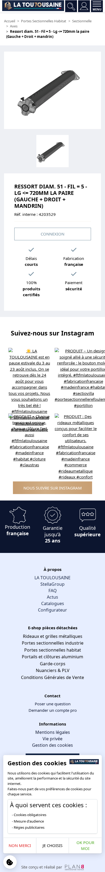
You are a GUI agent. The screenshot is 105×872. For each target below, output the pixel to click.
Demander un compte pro (53, 710)
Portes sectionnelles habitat (52, 650)
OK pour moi (85, 845)
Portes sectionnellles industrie (52, 643)
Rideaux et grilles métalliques (52, 636)
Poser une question (53, 703)
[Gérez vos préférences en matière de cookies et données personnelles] (10, 862)
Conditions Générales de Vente (52, 677)
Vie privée (52, 739)
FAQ (52, 591)
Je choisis (52, 845)
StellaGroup (52, 584)
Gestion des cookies (52, 745)
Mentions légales (52, 732)
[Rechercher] (71, 6)
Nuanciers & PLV (52, 670)
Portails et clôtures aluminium (52, 657)
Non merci (20, 845)
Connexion (52, 234)
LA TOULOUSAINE (52, 578)
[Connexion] (84, 6)
